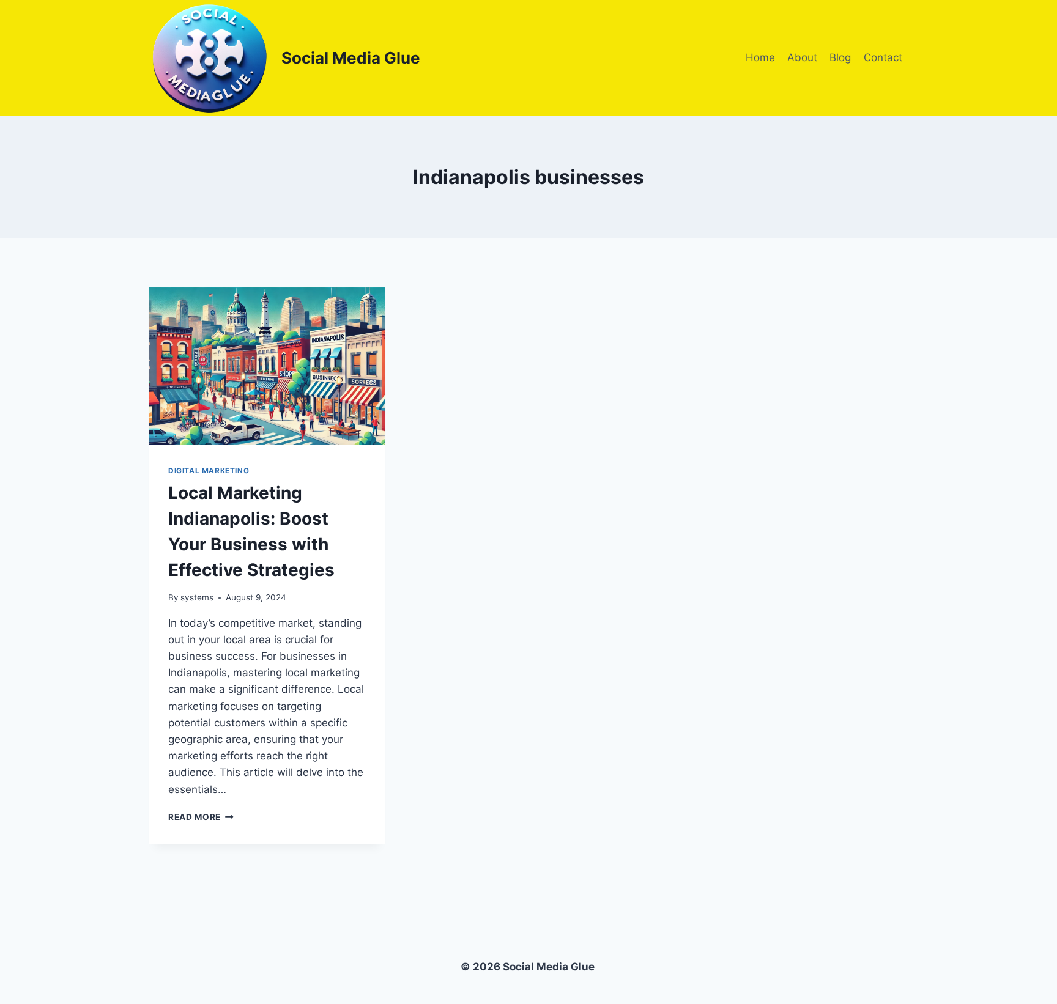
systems (196, 597)
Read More (201, 817)
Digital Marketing (208, 470)
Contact (883, 57)
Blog (840, 57)
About (802, 57)
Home (760, 57)
